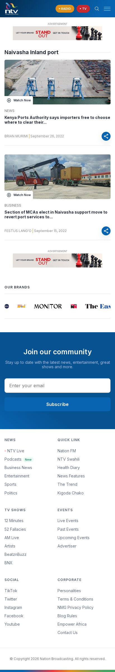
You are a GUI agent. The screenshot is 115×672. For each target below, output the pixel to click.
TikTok (10, 590)
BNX (8, 562)
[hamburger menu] (107, 9)
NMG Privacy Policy (76, 607)
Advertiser (67, 546)
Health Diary (69, 467)
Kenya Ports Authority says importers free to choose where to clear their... (57, 120)
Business (12, 205)
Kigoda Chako (71, 493)
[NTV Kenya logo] (11, 8)
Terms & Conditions (75, 599)
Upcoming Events (74, 537)
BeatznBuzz (15, 554)
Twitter (10, 599)
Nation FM (67, 450)
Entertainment (16, 475)
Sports (10, 484)
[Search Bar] (96, 8)
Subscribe (57, 404)
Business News (18, 467)
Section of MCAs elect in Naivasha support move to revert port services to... (55, 214)
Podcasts (18, 459)
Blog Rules (67, 615)
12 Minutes (13, 520)
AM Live (11, 537)
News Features (71, 475)
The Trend (67, 484)
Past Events (68, 529)
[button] (105, 9)
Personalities (69, 590)
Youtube (12, 624)
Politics (10, 493)
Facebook (13, 615)
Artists (9, 546)
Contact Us (68, 632)
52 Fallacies (15, 529)
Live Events (68, 520)
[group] (5, 306)
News (9, 111)
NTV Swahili (69, 459)
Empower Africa (72, 624)
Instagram (13, 607)
